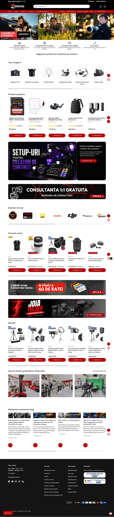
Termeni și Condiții (49, 486)
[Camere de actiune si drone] (82, 73)
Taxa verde (71, 473)
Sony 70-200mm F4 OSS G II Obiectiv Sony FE (36, 259)
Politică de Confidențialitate (51, 483)
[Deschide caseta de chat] (110, 514)
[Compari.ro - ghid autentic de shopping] (57, 500)
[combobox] (61, 6)
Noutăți (62, 11)
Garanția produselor (73, 486)
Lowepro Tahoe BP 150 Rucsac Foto (75, 119)
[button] (105, 6)
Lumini (31, 11)
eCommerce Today (27, 511)
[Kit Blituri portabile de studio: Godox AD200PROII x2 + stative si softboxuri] (97, 335)
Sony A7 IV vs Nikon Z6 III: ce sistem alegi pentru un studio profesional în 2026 (92, 422)
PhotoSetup (14, 511)
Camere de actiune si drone (82, 83)
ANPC (69, 489)
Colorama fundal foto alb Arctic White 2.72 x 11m (36, 119)
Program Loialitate (82, 11)
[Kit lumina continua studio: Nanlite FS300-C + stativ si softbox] (57, 335)
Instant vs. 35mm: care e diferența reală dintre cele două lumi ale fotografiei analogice (44, 422)
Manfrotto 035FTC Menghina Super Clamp (55, 119)
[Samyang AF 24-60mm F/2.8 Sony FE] (77, 245)
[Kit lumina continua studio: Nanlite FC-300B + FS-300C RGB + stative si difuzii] (37, 335)
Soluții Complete (101, 1)
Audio (23, 11)
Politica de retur (72, 483)
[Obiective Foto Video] (32, 73)
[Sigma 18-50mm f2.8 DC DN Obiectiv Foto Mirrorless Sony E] (17, 245)
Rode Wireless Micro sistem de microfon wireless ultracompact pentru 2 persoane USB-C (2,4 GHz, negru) (96, 119)
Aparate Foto (15, 82)
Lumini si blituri (49, 82)
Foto (9, 11)
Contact (46, 476)
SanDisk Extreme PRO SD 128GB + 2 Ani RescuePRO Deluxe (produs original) (16, 119)
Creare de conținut (42, 11)
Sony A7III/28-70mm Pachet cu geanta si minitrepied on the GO (56, 260)
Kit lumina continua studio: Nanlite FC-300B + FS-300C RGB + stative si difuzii (36, 350)
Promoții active (71, 11)
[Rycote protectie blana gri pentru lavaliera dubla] (97, 245)
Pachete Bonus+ (72, 479)
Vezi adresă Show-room (99, 371)
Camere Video (98, 82)
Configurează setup (87, 160)
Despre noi (47, 473)
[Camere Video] (99, 73)
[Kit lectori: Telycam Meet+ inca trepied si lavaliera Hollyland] (17, 335)
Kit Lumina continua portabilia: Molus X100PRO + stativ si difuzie (77, 350)
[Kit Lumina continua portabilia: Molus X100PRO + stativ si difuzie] (77, 335)
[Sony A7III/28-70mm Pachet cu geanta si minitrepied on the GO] (57, 245)
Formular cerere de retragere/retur (53, 495)
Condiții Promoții (72, 476)
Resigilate (91, 1)
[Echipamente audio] (65, 73)
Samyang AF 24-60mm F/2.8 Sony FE (76, 259)
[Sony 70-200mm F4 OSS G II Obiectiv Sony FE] (37, 245)
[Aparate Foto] (15, 73)
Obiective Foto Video (32, 82)
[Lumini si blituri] (49, 73)
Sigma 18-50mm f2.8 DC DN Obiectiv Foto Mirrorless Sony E (16, 260)
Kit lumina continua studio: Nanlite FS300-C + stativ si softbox (56, 350)
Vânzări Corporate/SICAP (51, 489)
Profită (102, 30)
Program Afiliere (72, 492)
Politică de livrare (49, 479)
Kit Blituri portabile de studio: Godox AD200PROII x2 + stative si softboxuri (96, 350)
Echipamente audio (65, 82)
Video (16, 11)
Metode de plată (72, 470)
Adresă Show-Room (49, 470)
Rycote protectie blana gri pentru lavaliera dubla (96, 259)
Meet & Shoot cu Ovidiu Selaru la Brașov (69, 421)
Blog (91, 11)
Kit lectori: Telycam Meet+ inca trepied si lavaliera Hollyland (16, 350)
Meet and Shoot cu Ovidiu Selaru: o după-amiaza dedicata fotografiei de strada (19, 422)
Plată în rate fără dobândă (51, 492)
